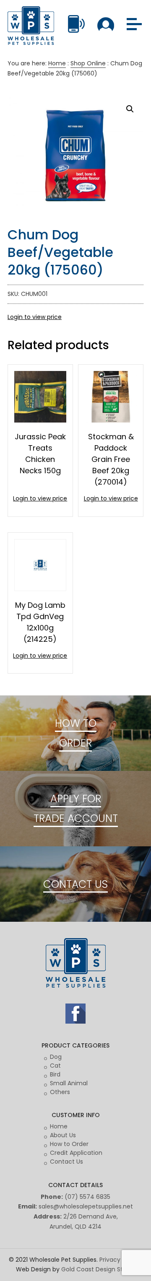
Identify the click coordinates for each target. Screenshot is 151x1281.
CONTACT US (75, 883)
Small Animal (69, 1083)
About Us (63, 1135)
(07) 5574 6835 (87, 1197)
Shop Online (88, 63)
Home (57, 63)
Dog (56, 1057)
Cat (55, 1065)
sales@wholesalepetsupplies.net (86, 1206)
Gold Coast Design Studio (98, 1269)
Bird (55, 1074)
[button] (130, 109)
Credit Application (76, 1153)
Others (60, 1092)
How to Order (69, 1144)
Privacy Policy (119, 1259)
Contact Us (66, 1161)
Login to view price (35, 317)
